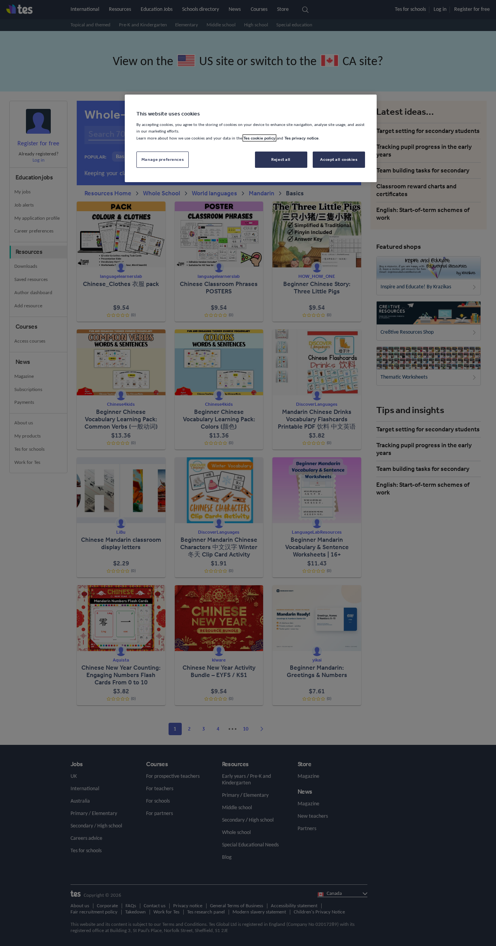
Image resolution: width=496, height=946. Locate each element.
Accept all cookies (338, 159)
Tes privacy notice (301, 138)
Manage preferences (162, 159)
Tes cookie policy (259, 138)
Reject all (281, 159)
